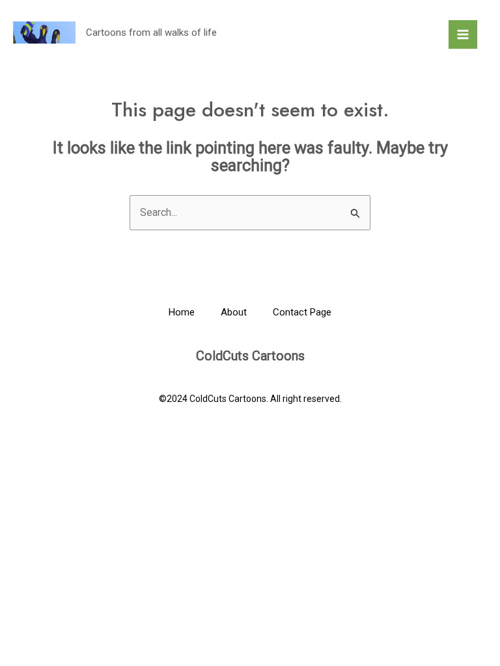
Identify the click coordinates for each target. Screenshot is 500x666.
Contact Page (302, 312)
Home (182, 312)
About (234, 312)
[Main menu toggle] (463, 34)
